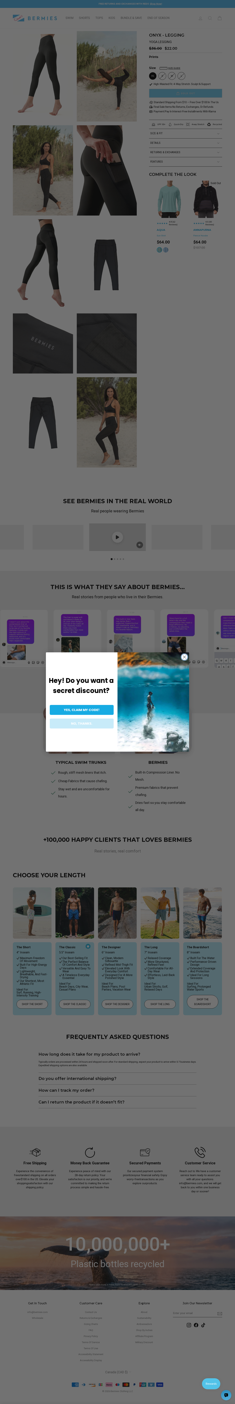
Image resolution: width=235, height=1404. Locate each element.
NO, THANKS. (81, 723)
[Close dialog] (184, 657)
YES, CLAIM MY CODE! (82, 710)
